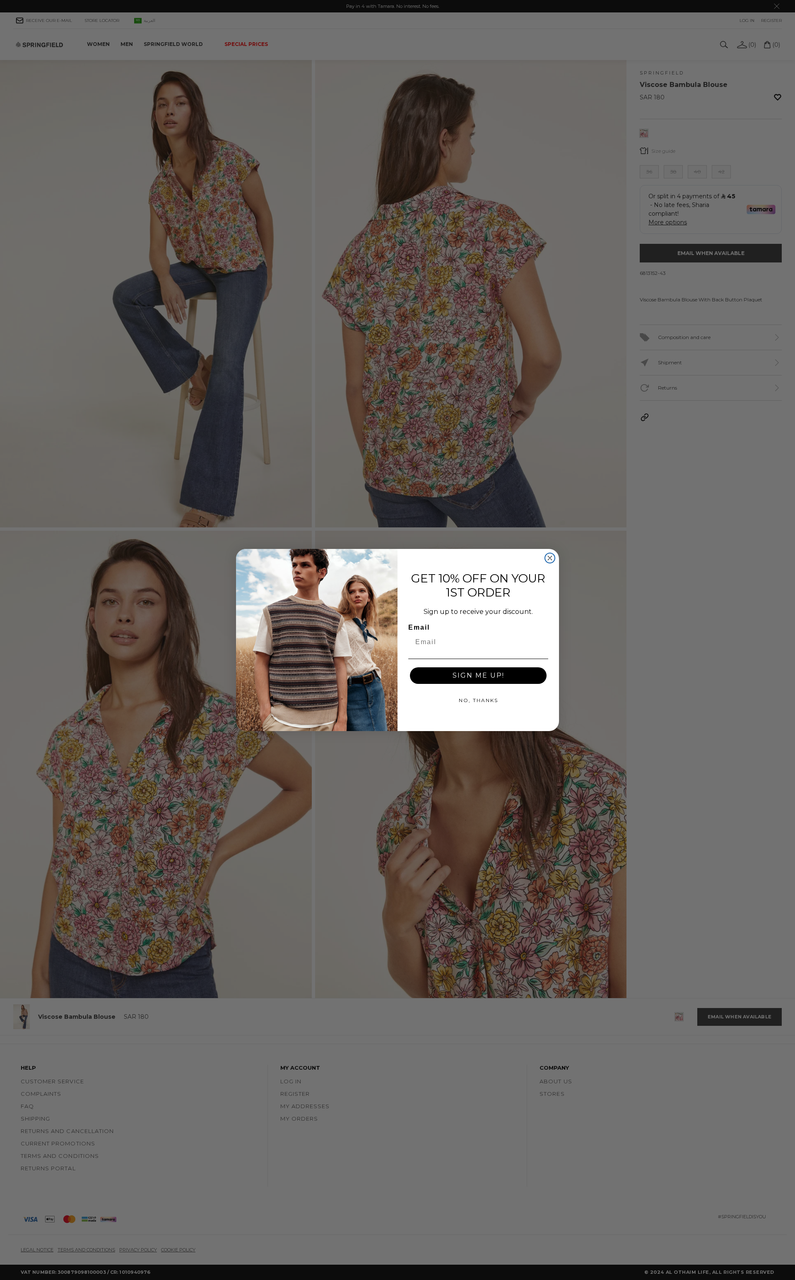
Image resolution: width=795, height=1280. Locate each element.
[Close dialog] (550, 558)
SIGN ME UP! (478, 675)
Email (419, 627)
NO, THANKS (478, 700)
